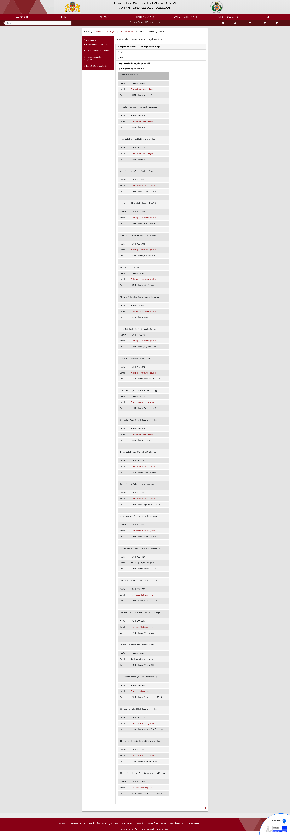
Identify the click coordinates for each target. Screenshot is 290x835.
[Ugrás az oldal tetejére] (116, 39)
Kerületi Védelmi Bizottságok (97, 50)
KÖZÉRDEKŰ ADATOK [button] (227, 16)
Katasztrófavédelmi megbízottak (93, 58)
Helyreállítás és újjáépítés (96, 66)
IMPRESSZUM (75, 823)
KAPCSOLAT (63, 823)
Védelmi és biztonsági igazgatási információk (114, 31)
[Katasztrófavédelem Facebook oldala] (223, 22)
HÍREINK (63, 16)
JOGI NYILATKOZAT (117, 823)
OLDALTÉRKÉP (174, 823)
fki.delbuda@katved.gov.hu (142, 402)
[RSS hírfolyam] (277, 22)
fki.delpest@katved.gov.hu (142, 595)
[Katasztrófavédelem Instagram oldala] (235, 22)
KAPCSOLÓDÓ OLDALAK (156, 823)
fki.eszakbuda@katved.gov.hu (143, 89)
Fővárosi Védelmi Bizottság (96, 44)
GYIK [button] (267, 16)
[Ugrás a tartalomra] (4, 1)
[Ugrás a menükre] (2, 1)
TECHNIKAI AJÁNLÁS (135, 823)
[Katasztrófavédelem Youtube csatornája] (250, 22)
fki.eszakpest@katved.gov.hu (143, 185)
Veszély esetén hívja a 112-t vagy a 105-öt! (145, 22)
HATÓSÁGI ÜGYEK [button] (145, 16)
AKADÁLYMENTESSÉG (191, 823)
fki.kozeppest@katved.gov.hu (143, 217)
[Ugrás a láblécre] (7, 1)
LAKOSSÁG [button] (104, 16)
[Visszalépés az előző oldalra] (205, 808)
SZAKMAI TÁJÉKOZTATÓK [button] (186, 16)
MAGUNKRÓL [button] (22, 16)
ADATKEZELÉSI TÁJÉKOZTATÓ (95, 823)
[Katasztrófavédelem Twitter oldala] (265, 22)
